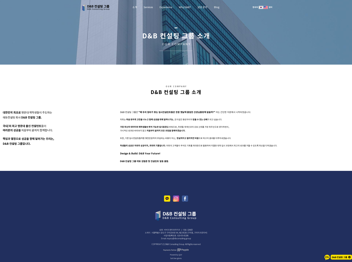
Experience (166, 7)
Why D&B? (185, 7)
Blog (216, 7)
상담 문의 (202, 7)
